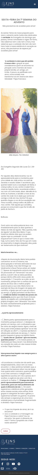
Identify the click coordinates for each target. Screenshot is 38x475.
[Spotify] (19, 464)
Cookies (11, 448)
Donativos (32, 448)
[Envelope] (2, 468)
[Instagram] (7, 464)
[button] (34, 4)
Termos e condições (21, 448)
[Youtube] (13, 464)
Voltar (5, 431)
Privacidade (4, 448)
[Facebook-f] (2, 464)
